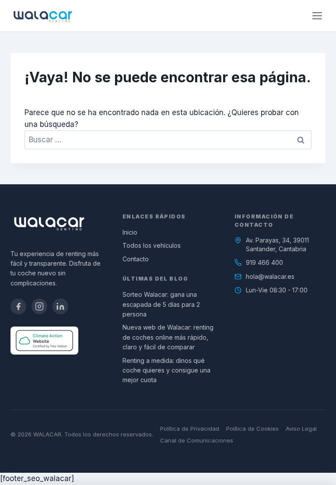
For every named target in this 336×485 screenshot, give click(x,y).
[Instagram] (39, 306)
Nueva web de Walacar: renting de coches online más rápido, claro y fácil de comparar (168, 337)
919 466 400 (264, 262)
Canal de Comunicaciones (196, 440)
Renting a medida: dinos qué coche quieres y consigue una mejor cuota (166, 370)
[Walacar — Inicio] (42, 16)
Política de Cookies (252, 428)
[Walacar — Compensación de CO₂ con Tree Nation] (44, 340)
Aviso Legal (301, 428)
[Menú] (317, 16)
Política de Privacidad (189, 428)
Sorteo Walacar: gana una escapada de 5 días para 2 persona (161, 304)
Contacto (135, 259)
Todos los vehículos (151, 245)
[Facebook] (18, 306)
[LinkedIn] (60, 306)
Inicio (129, 232)
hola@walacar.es (270, 276)
